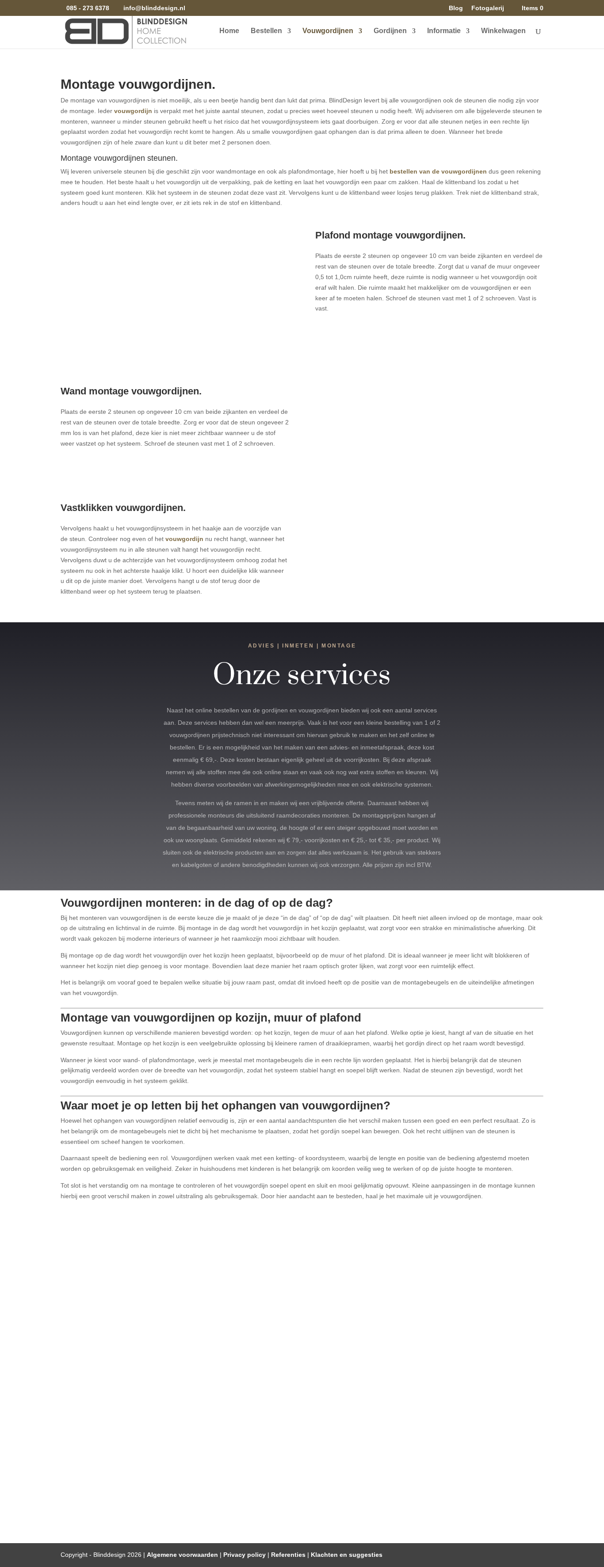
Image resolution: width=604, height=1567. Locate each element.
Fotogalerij (487, 8)
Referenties (288, 1554)
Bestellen (266, 31)
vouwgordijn (133, 110)
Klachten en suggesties (346, 1554)
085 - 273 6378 (87, 7)
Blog (456, 8)
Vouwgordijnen (327, 31)
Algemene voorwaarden (182, 1554)
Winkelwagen (503, 31)
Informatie (444, 31)
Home (229, 31)
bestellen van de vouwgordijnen (438, 171)
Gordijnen (390, 31)
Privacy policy (244, 1554)
